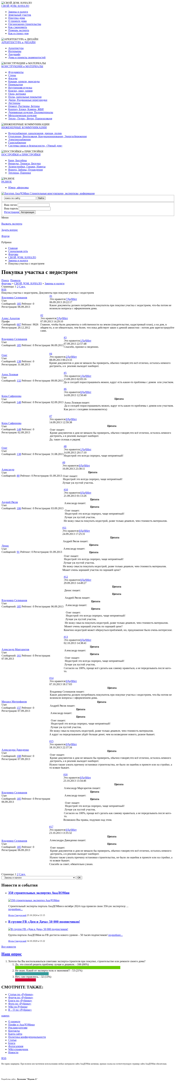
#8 (65, 446)
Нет (75, 299)
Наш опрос (11, 954)
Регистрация (12, 212)
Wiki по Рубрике (18, 1006)
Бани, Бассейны (17, 160)
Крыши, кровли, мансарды (24, 81)
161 (19, 655)
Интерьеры (14, 51)
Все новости (8, 946)
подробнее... (15, 909)
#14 (51, 678)
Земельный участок (19, 14)
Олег (4, 355)
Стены (12, 75)
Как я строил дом (18, 33)
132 (19, 380)
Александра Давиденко (15, 749)
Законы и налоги (18, 11)
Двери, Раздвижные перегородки (27, 100)
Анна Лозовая (10, 374)
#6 (65, 389)
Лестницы (14, 103)
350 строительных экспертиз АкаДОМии (38, 893)
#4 (50, 353)
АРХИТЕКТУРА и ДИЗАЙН (18, 42)
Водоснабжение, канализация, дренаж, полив (35, 133)
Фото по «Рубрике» (19, 1003)
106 (19, 508)
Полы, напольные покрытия (24, 96)
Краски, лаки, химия (20, 90)
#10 (66, 489)
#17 (51, 826)
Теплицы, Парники (19, 172)
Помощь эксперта (18, 30)
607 (19, 324)
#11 (64, 527)
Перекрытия (15, 84)
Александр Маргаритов (15, 649)
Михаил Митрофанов (14, 701)
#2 (41, 315)
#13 (66, 636)
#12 (66, 576)
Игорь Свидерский (17, 915)
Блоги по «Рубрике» (20, 1000)
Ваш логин (10, 204)
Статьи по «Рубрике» (20, 994)
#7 (50, 416)
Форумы (13, 254)
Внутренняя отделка (20, 87)
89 (18, 475)
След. (22, 286)
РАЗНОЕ (6, 181)
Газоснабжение (17, 142)
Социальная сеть (18, 251)
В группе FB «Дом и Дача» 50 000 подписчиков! (44, 921)
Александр (8, 469)
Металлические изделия (22, 115)
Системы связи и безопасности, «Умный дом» (35, 145)
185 (19, 303)
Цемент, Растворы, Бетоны (24, 106)
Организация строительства (24, 24)
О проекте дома (17, 21)
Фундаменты (16, 72)
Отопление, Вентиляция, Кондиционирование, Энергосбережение (47, 136)
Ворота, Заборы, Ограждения (25, 169)
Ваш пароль (11, 208)
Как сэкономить (17, 27)
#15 (51, 741)
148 (19, 402)
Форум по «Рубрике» (20, 997)
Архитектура (16, 48)
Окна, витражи (17, 93)
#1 (51, 296)
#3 (65, 337)
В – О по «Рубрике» (20, 1009)
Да (68, 299)
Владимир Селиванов (14, 297)
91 (18, 551)
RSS (3, 289)
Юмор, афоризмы (18, 187)
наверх (5, 1015)
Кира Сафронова (11, 396)
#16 (65, 774)
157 (19, 707)
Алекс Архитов (11, 318)
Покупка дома (16, 17)
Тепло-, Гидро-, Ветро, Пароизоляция (30, 118)
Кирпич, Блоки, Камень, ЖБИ (26, 109)
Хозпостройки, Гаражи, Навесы (27, 166)
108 (19, 756)
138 (19, 361)
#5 (65, 372)
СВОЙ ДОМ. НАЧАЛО (15, 5)
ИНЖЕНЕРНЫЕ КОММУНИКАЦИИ (24, 127)
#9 (63, 462)
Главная (13, 248)
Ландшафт (14, 54)
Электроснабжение (19, 139)
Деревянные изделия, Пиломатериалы (30, 112)
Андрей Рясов (10, 502)
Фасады (12, 78)
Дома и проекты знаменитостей (27, 57)
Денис (5, 545)
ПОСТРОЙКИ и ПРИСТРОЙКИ (21, 154)
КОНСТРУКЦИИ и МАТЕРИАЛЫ (22, 66)
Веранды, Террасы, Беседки (24, 163)
